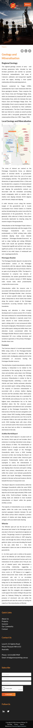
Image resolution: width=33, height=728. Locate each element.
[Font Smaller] (25, 50)
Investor (5, 624)
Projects (5, 621)
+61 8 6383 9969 (13, 655)
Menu (28, 4)
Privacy (16, 724)
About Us (5, 619)
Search (22, 724)
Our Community (7, 626)
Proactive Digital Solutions (19, 726)
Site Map (9, 724)
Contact (5, 629)
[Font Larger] (29, 50)
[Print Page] (22, 50)
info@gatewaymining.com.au (17, 658)
